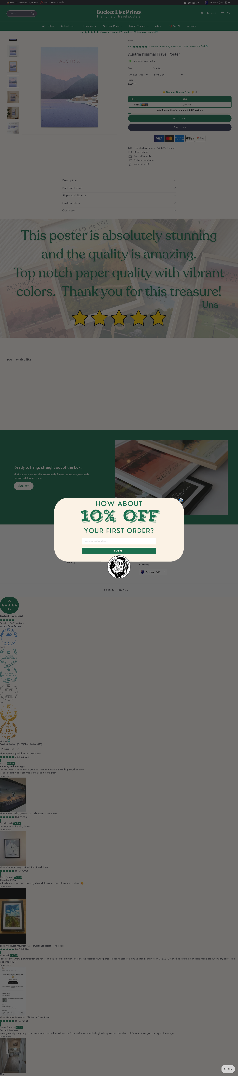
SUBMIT (119, 550)
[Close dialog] (180, 500)
